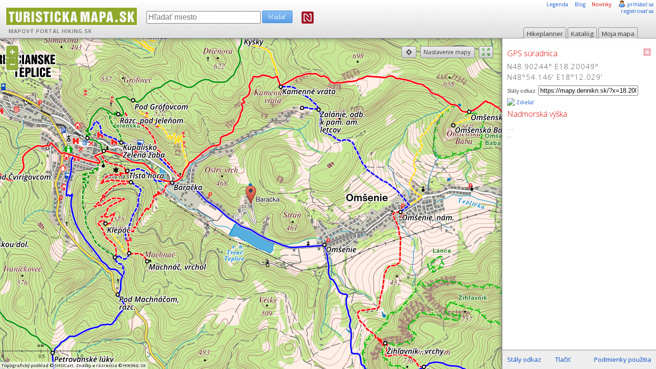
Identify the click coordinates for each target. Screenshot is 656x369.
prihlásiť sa (640, 4)
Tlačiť (563, 359)
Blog (580, 4)
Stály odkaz (524, 359)
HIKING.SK (77, 31)
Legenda (557, 4)
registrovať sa (637, 11)
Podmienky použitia (622, 359)
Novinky (601, 4)
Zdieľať (524, 102)
